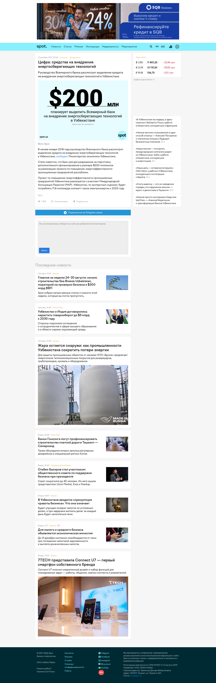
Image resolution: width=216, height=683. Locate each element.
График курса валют (143, 79)
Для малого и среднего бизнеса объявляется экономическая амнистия (65, 531)
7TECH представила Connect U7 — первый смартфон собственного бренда (76, 562)
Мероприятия (129, 46)
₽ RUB (139, 72)
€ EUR (139, 67)
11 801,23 (152, 62)
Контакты (69, 653)
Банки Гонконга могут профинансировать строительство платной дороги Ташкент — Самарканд (68, 442)
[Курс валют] (170, 47)
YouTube (104, 668)
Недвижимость (110, 46)
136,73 (151, 72)
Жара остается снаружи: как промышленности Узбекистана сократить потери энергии (79, 347)
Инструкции (92, 46)
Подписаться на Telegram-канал (84, 212)
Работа (68, 671)
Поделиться (82, 201)
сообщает (62, 156)
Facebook (105, 657)
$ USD (139, 62)
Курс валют (141, 57)
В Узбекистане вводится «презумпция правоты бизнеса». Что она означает (65, 501)
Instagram (105, 660)
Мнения (78, 46)
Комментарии (61, 201)
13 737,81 (152, 67)
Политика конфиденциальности (74, 665)
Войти (44, 250)
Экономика (58, 307)
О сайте (68, 660)
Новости (56, 46)
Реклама (68, 657)
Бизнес (55, 273)
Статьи (68, 46)
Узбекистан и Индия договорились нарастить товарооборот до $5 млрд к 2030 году (63, 315)
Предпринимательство (61, 465)
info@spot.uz (136, 676)
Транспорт (55, 435)
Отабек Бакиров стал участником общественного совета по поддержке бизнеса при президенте (65, 473)
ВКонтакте (105, 664)
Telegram (105, 653)
